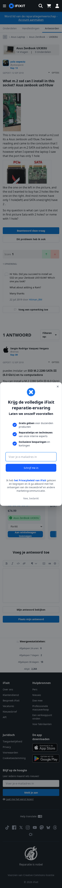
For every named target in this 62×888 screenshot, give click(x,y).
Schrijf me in (31, 467)
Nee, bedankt (31, 498)
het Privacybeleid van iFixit (30, 480)
